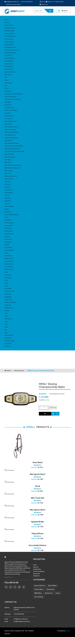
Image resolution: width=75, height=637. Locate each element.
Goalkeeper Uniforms (10, 47)
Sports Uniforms (9, 25)
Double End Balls (9, 115)
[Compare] (57, 414)
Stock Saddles (8, 247)
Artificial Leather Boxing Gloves (13, 99)
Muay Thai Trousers (10, 157)
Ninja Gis (7, 203)
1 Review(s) (52, 393)
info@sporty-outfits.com (12, 1)
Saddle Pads (8, 305)
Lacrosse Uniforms (10, 58)
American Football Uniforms (12, 50)
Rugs (6, 332)
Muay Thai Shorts (9, 154)
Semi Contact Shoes (10, 135)
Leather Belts (8, 288)
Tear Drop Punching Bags (11, 132)
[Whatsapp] (10, 587)
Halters (6, 280)
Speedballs (8, 113)
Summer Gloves (9, 225)
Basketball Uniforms (10, 28)
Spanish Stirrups (9, 266)
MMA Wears (8, 159)
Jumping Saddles (9, 250)
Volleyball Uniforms (10, 33)
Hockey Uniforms (9, 41)
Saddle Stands (8, 308)
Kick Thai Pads (8, 118)
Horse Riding (8, 242)
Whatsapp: (8, 614)
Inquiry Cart (36, 573)
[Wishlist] (45, 414)
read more (8, 577)
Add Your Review (60, 393)
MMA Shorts (8, 173)
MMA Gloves (8, 162)
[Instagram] (6, 587)
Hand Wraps (8, 102)
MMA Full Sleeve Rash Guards (12, 168)
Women (7, 80)
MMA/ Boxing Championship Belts (14, 94)
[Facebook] (15, 587)
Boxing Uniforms (9, 69)
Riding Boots (8, 338)
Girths (6, 272)
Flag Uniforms (8, 55)
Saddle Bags (8, 297)
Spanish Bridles (9, 335)
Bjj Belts (7, 209)
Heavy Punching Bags (10, 129)
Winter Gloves (8, 228)
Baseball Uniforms (9, 30)
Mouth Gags (8, 277)
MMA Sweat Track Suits (11, 176)
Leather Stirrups (9, 264)
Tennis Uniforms (9, 39)
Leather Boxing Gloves (10, 96)
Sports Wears (8, 74)
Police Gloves (8, 239)
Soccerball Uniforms (10, 36)
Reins (6, 316)
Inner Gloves (8, 105)
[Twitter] (19, 587)
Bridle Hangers (8, 255)
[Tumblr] (23, 587)
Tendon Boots (8, 319)
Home (6, 19)
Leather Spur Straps (10, 291)
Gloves (6, 217)
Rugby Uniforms (9, 63)
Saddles (7, 244)
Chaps (6, 321)
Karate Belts (8, 212)
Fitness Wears (8, 83)
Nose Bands (8, 294)
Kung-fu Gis (8, 201)
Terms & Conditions (10, 340)
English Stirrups (9, 258)
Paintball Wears (9, 66)
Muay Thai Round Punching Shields (14, 146)
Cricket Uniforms (9, 44)
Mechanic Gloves (9, 233)
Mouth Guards (8, 140)
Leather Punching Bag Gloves (12, 148)
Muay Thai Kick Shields (11, 121)
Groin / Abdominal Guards (11, 126)
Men (6, 77)
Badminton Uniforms (10, 72)
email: (6, 619)
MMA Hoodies (8, 170)
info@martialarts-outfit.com (22, 621)
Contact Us (7, 346)
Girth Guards (8, 275)
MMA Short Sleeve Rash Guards (13, 165)
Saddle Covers (8, 299)
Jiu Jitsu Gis (8, 184)
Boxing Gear (8, 91)
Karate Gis (7, 187)
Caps (6, 324)
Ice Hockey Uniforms (10, 52)
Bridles (6, 253)
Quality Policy (8, 343)
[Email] (53, 414)
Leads (6, 286)
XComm (68, 631)
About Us (7, 22)
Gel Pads (7, 310)
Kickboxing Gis (9, 192)
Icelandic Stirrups (9, 261)
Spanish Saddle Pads (10, 302)
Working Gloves (9, 231)
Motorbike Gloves (9, 222)
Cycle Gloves (8, 220)
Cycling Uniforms (9, 61)
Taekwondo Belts (9, 206)
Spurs (6, 313)
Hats (6, 329)
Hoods (6, 283)
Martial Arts (8, 181)
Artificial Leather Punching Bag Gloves (15, 151)
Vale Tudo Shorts (9, 179)
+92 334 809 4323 (27, 1)
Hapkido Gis (8, 198)
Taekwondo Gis (9, 190)
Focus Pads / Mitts (9, 107)
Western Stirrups (9, 269)
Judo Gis (7, 195)
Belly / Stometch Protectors (12, 143)
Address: (7, 607)
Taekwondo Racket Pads (11, 137)
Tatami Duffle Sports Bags (11, 214)
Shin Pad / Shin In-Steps (11, 110)
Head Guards (8, 124)
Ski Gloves (7, 236)
